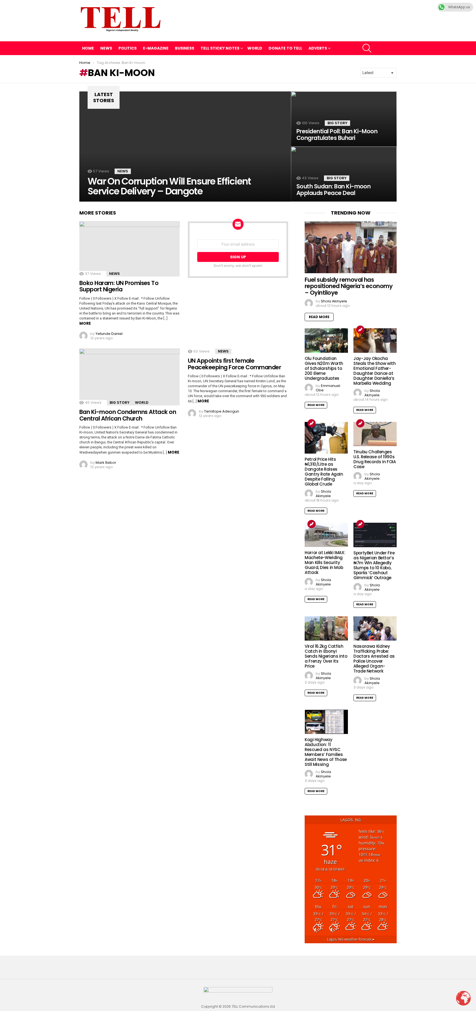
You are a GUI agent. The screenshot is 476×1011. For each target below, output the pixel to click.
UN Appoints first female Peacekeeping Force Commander (234, 364)
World (254, 48)
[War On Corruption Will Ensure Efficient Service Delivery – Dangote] (185, 146)
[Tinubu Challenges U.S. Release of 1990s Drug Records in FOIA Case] (375, 434)
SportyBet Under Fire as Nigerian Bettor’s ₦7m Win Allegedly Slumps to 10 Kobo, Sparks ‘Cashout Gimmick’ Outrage (374, 565)
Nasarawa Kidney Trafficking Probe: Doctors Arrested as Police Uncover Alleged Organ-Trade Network (374, 658)
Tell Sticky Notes (220, 48)
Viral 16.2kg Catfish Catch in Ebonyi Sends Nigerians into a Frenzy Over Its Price (326, 656)
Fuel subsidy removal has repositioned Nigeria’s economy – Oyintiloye (349, 286)
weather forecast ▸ (351, 939)
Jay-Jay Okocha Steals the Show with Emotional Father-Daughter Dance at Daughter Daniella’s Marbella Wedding (374, 371)
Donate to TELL (285, 48)
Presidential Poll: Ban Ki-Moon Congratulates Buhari (336, 134)
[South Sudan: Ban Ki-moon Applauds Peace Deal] (344, 174)
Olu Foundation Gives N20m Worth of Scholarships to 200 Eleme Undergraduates (324, 368)
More (85, 323)
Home (88, 48)
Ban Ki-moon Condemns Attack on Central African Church (127, 415)
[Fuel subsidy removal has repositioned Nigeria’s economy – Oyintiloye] (351, 247)
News (106, 48)
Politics (127, 48)
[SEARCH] (367, 48)
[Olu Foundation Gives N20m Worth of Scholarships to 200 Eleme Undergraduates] (326, 340)
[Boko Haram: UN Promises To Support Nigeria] (129, 249)
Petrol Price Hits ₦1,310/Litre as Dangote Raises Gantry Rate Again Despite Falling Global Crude (324, 471)
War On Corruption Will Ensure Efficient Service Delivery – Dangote (169, 186)
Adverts (318, 48)
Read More (319, 317)
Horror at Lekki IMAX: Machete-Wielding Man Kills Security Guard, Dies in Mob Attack (325, 562)
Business (184, 48)
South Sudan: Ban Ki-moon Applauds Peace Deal (333, 189)
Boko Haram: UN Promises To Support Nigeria (118, 286)
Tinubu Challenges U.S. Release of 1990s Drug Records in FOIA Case (374, 459)
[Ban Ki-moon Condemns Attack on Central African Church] (129, 377)
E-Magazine (156, 48)
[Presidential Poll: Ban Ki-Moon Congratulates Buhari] (344, 119)
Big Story (337, 123)
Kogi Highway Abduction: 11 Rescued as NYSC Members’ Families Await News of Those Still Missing (326, 752)
